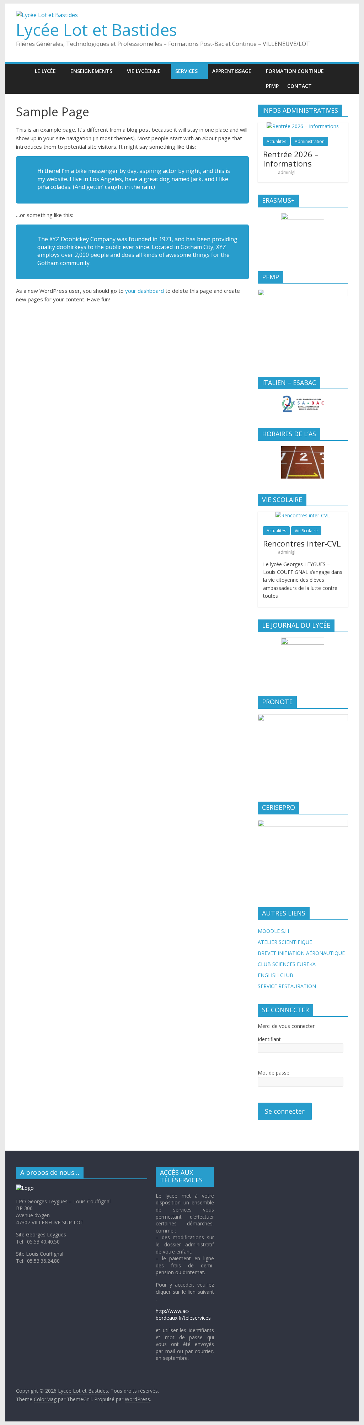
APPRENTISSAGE (231, 71)
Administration (310, 141)
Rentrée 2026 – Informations (290, 159)
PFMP (272, 86)
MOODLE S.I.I (273, 931)
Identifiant (269, 1039)
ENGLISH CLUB (275, 975)
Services (186, 71)
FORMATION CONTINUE (295, 71)
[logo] (25, 1187)
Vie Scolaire (306, 531)
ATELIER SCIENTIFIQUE (285, 942)
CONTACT (299, 86)
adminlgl (286, 172)
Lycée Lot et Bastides (96, 30)
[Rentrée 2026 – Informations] (303, 126)
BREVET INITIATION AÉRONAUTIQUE (301, 953)
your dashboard (144, 290)
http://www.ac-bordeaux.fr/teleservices (183, 1314)
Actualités (276, 141)
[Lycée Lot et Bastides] (23, 71)
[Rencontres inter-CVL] (302, 515)
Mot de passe (273, 1072)
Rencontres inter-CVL (302, 543)
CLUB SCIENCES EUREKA (287, 964)
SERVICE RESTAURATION (287, 986)
